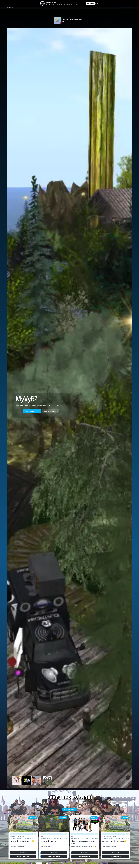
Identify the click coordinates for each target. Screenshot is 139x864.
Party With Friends (48, 841)
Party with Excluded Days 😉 (22, 841)
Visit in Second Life (32, 416)
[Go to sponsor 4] (47, 781)
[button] (128, 860)
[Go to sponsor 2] (26, 780)
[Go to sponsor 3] (36, 780)
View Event (23, 852)
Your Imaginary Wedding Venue (39, 398)
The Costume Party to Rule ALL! (82, 842)
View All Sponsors (51, 416)
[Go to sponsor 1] (16, 780)
